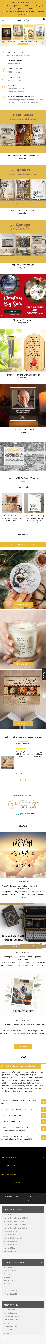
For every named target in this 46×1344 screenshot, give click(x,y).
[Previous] (4, 503)
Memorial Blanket (10, 1241)
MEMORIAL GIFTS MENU (13, 1209)
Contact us (25, 1200)
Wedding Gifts (9, 1274)
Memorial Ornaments (12, 1235)
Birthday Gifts (9, 1277)
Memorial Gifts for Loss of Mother (16, 1218)
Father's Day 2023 (10, 1294)
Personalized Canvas (11, 1316)
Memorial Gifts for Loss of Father (16, 1221)
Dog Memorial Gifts (11, 1231)
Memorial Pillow (10, 1251)
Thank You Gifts (9, 1287)
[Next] (42, 503)
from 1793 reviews (23, 744)
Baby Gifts (7, 1284)
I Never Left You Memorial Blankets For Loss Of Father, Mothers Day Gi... (12, 518)
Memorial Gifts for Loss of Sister (16, 1228)
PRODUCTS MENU (11, 1305)
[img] (23, 741)
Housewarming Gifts (11, 1280)
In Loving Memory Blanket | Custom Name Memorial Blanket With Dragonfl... (34, 518)
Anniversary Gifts (10, 1270)
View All (22, 1047)
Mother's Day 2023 (11, 1291)
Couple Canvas (9, 1310)
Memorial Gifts (9, 1215)
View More (22, 534)
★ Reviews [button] (44, 674)
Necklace (7, 1333)
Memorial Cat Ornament (13, 1238)
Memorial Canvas (10, 1245)
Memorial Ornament (11, 1330)
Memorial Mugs (9, 1248)
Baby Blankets (9, 1323)
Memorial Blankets (11, 1320)
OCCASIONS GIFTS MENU (14, 1262)
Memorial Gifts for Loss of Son (15, 1225)
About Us (16, 1200)
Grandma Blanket (10, 1326)
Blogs (34, 1200)
